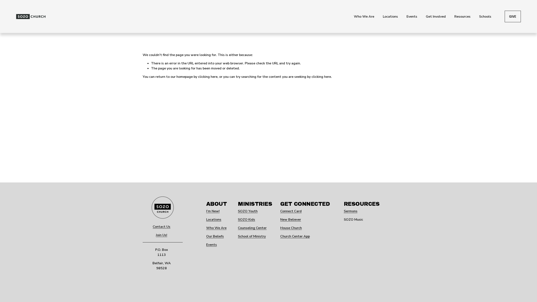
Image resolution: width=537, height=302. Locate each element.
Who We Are (216, 228)
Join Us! (161, 235)
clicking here (208, 76)
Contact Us (161, 226)
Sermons (350, 211)
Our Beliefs (215, 236)
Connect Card (291, 211)
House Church (291, 228)
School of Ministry (252, 236)
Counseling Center (252, 228)
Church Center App (295, 236)
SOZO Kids (246, 219)
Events (211, 244)
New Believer (290, 219)
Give (512, 16)
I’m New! (213, 211)
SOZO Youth (248, 211)
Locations (213, 219)
